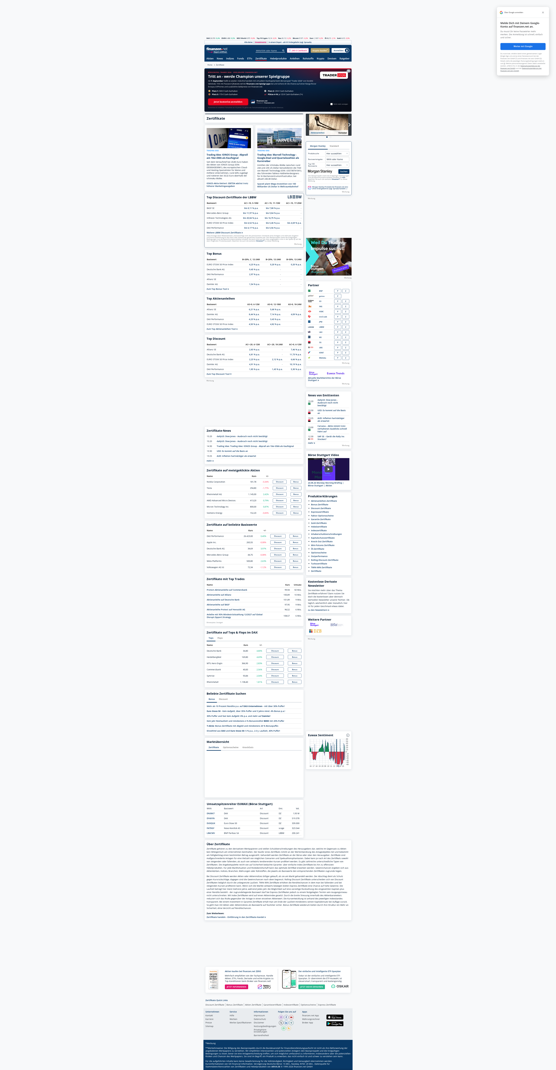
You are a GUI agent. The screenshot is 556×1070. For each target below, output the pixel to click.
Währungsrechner (311, 1019)
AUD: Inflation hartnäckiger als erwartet (236, 456)
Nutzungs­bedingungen (265, 1026)
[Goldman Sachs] (311, 301)
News (220, 58)
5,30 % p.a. (296, 369)
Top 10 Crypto (262, 38)
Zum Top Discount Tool (218, 374)
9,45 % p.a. (254, 269)
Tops (211, 638)
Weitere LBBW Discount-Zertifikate (224, 232)
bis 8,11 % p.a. (251, 208)
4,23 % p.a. (254, 264)
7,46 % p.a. (296, 349)
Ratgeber (345, 58)
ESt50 (224, 38)
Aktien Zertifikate (253, 1004)
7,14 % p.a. (275, 314)
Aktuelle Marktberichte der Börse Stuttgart (324, 379)
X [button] (348, 71)
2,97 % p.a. (254, 274)
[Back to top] (346, 1067)
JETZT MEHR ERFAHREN (311, 986)
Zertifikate (261, 58)
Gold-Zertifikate (319, 523)
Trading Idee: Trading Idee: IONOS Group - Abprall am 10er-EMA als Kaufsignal (255, 446)
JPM (320, 322)
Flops (220, 638)
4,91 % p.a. (254, 364)
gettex (322, 296)
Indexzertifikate (319, 530)
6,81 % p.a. (254, 354)
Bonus (296, 482)
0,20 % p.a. (275, 264)
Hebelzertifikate (319, 526)
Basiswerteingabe (315, 159)
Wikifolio (322, 358)
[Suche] (283, 50)
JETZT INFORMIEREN (236, 986)
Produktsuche (313, 154)
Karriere (209, 1019)
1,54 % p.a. (254, 284)
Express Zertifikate (327, 1004)
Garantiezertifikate (272, 1004)
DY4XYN (211, 818)
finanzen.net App (310, 1016)
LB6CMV (211, 833)
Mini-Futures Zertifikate (322, 545)
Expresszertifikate (320, 512)
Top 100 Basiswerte (312, 165)
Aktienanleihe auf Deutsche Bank (223, 599)
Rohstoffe (308, 58)
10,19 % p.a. (295, 364)
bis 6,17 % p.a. (251, 227)
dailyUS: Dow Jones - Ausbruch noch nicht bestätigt (242, 436)
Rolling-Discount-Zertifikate (324, 560)
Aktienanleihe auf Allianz (219, 594)
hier (343, 177)
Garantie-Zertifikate (321, 519)
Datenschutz (260, 1019)
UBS (321, 347)
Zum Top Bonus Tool (217, 289)
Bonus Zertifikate (234, 1004)
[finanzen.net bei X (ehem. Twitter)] (281, 1022)
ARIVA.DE (275, 1066)
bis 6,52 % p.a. (251, 223)
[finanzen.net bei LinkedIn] (286, 1022)
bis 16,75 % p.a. (272, 218)
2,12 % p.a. (277, 359)
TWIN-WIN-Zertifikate (321, 567)
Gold (339, 38)
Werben (233, 1019)
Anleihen (295, 58)
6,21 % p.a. (254, 309)
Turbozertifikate (319, 563)
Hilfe (232, 1016)
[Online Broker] (217, 51)
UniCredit (323, 317)
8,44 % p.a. (254, 314)
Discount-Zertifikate (321, 508)
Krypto (320, 58)
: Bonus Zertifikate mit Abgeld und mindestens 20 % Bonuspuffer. (243, 725)
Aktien (210, 58)
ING (320, 306)
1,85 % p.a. (254, 369)
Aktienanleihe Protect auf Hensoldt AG (226, 609)
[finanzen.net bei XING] (291, 1022)
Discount (280, 482)
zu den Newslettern (318, 610)
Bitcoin (295, 38)
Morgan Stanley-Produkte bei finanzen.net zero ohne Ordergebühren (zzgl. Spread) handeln (330, 187)
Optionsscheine (230, 747)
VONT (321, 352)
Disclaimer (259, 1023)
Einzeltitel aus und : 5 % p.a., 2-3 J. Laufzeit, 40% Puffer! (243, 730)
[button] (298, 50)
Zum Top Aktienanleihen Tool (221, 329)
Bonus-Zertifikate (319, 504)
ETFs (249, 58)
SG (320, 342)
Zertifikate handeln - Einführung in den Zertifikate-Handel (236, 917)
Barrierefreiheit (261, 1035)
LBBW (321, 327)
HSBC (321, 311)
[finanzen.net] (216, 49)
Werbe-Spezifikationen (241, 1023)
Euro (311, 38)
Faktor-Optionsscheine (322, 515)
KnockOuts (248, 747)
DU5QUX (211, 823)
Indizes (230, 58)
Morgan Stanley (318, 146)
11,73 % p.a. (295, 354)
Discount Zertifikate (214, 1004)
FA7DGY (210, 828)
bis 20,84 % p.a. (250, 218)
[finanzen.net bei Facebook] (286, 1017)
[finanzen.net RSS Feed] (288, 1028)
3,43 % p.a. (275, 319)
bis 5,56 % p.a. (273, 227)
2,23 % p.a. (254, 359)
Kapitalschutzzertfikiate (323, 537)
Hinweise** (260, 241)
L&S (320, 332)
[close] (543, 12)
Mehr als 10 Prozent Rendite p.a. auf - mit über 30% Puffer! (246, 706)
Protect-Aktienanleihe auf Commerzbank (227, 589)
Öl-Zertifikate (317, 548)
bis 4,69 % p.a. (294, 223)
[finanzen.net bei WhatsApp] (283, 1028)
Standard (334, 146)
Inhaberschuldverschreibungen (326, 534)
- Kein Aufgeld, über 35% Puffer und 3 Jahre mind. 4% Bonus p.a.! (246, 711)
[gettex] (311, 296)
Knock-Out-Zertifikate (322, 541)
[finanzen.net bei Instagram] (281, 1017)
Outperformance (319, 556)
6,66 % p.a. (296, 359)
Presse (208, 1023)
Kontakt (209, 1016)
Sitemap (209, 1026)
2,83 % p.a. (254, 349)
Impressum (259, 1016)
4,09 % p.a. (296, 314)
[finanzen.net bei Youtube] (291, 1017)
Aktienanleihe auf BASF (218, 604)
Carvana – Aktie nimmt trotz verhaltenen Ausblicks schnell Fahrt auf (332, 429)
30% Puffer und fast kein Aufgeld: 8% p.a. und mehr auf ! (238, 716)
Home (209, 65)
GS (320, 301)
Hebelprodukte (278, 58)
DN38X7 (211, 813)
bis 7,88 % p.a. (273, 208)
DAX (208, 38)
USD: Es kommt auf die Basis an (232, 451)
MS (320, 337)
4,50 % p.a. (254, 324)
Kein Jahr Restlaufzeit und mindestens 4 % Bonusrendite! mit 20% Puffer (245, 721)
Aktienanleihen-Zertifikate (324, 501)
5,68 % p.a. (275, 309)
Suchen (344, 171)
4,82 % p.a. (275, 324)
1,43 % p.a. (277, 369)
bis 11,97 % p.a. (250, 213)
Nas (279, 38)
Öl (326, 38)
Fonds (240, 58)
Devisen (332, 58)
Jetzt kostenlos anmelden (228, 101)
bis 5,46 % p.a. (273, 223)
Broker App (307, 1023)
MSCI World (241, 38)
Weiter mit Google (523, 46)
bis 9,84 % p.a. (273, 213)
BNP (321, 291)
